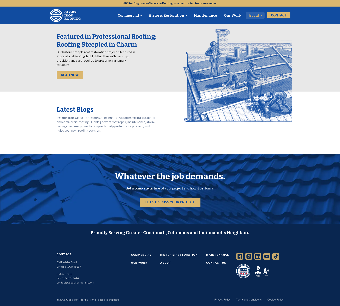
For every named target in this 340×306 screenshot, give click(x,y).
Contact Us (216, 262)
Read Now (70, 75)
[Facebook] (239, 256)
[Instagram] (248, 256)
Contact (279, 15)
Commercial (128, 15)
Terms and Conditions (249, 299)
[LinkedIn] (257, 256)
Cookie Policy (275, 299)
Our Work (232, 15)
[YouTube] (266, 256)
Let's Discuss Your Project (170, 202)
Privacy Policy (222, 299)
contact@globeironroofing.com (75, 282)
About (253, 15)
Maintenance (205, 15)
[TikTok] (275, 256)
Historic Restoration (166, 15)
